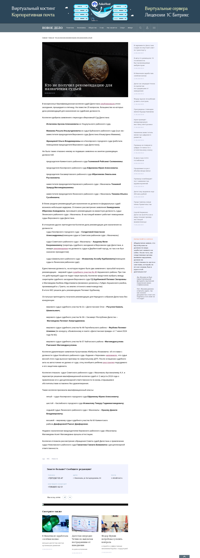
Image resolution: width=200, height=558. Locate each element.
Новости (51, 38)
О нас (102, 28)
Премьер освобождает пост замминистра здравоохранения (143, 181)
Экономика (81, 28)
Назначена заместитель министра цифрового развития (143, 134)
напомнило (111, 355)
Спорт (122, 28)
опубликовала (107, 104)
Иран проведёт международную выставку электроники (143, 122)
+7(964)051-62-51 (55, 487)
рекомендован (61, 248)
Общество (93, 28)
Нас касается (112, 28)
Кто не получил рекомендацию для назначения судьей (73, 38)
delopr (130, 28)
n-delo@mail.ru (116, 478)
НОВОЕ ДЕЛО (52, 27)
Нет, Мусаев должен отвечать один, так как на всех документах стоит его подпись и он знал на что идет (146, 293)
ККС (48, 459)
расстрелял (109, 362)
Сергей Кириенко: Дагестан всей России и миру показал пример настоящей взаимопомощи (143, 217)
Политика (70, 28)
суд (43, 459)
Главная (44, 38)
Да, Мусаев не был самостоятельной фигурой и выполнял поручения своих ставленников (145, 281)
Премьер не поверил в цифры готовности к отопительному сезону (143, 147)
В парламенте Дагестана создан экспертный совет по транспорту (144, 47)
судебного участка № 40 (85, 272)
